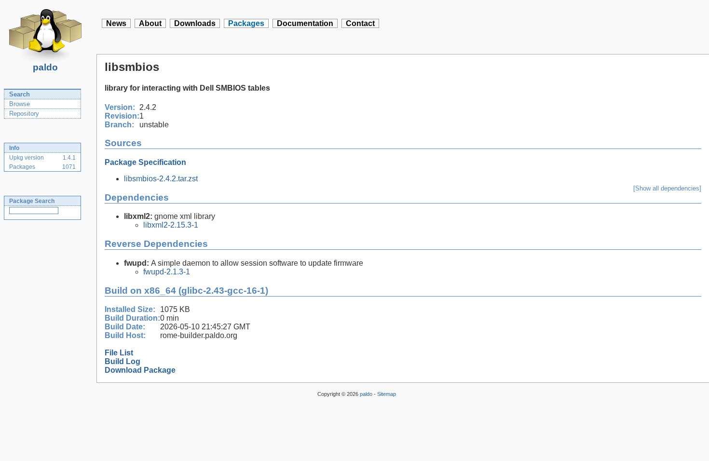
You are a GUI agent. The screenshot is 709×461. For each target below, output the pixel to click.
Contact (360, 23)
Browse (19, 104)
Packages (246, 23)
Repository (24, 113)
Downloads (195, 23)
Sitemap (386, 394)
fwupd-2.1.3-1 (166, 272)
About (150, 23)
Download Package (140, 370)
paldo (45, 67)
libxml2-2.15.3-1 (170, 225)
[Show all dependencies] (667, 188)
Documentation (305, 23)
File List (119, 353)
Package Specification (145, 162)
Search (19, 94)
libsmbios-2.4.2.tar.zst (161, 179)
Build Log (122, 361)
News (116, 23)
